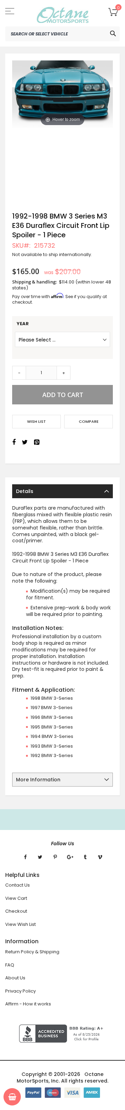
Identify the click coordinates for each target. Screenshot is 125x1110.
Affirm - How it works (28, 1004)
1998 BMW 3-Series (52, 698)
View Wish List (20, 924)
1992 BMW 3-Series (52, 755)
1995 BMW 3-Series (52, 727)
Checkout (16, 911)
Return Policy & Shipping (32, 951)
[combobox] (62, 33)
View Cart (16, 898)
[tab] (62, 491)
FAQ (9, 965)
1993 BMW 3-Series (52, 746)
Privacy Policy (20, 991)
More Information (38, 779)
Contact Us (17, 885)
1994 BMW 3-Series (52, 736)
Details (24, 491)
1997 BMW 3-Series (52, 707)
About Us (15, 978)
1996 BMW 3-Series (52, 717)
